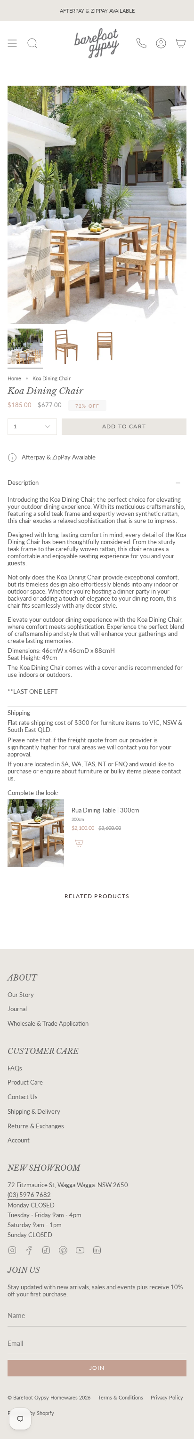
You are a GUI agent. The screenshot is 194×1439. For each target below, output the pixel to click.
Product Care (25, 1082)
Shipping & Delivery (34, 1111)
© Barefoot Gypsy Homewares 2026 (49, 1397)
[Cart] (180, 43)
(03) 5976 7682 (29, 1194)
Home (14, 378)
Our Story (21, 994)
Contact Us (23, 1097)
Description (23, 482)
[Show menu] (12, 43)
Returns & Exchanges (36, 1126)
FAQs (15, 1068)
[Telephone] (141, 43)
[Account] (161, 43)
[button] (32, 43)
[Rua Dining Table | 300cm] (36, 833)
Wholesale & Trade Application (48, 1023)
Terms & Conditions (120, 1397)
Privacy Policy (167, 1397)
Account (19, 1140)
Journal (17, 1009)
